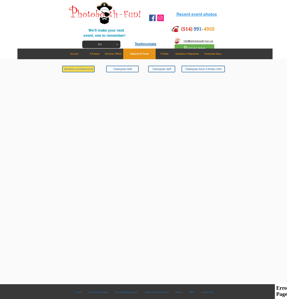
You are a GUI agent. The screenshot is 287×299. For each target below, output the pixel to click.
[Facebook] (152, 18)
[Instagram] (160, 18)
